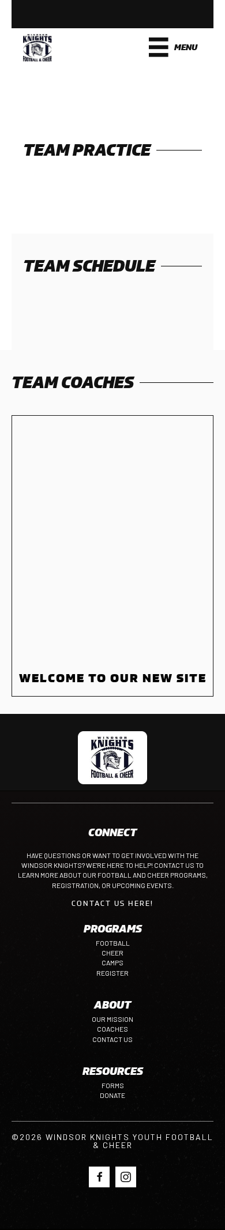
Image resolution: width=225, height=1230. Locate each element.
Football (113, 943)
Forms (113, 1085)
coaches (112, 1029)
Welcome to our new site (113, 678)
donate (112, 1095)
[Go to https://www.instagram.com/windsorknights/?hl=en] (125, 1177)
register (112, 973)
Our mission (112, 1019)
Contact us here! (112, 903)
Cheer (112, 953)
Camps (112, 962)
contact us (112, 1039)
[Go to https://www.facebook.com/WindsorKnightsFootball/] (99, 1177)
